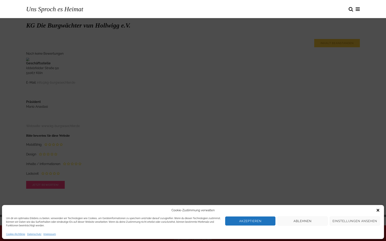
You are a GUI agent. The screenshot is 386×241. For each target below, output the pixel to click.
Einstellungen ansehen (355, 221)
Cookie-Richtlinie (15, 234)
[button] (378, 210)
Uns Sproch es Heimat (54, 9)
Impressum (49, 234)
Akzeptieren (250, 221)
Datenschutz (34, 234)
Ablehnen (303, 221)
